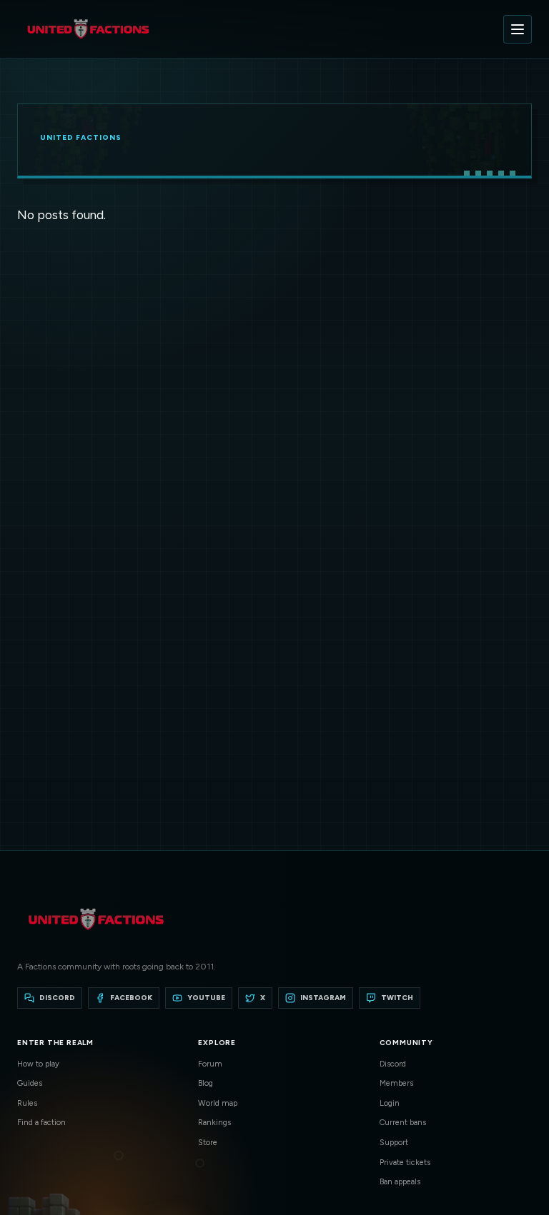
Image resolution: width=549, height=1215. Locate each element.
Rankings (214, 1122)
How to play (38, 1064)
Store (207, 1142)
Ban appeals (400, 1181)
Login (390, 1103)
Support (394, 1142)
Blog (205, 1083)
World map (217, 1103)
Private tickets (405, 1162)
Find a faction (41, 1122)
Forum (210, 1064)
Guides (29, 1083)
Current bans (403, 1122)
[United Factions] (88, 29)
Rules (27, 1103)
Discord (393, 1064)
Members (396, 1083)
